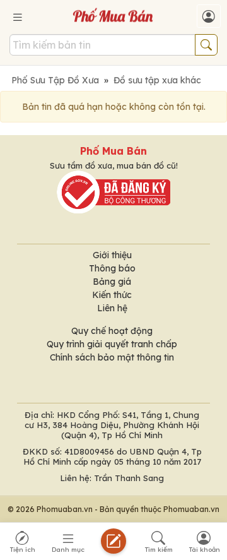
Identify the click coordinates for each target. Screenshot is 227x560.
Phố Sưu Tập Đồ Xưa (55, 80)
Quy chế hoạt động (112, 331)
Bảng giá (112, 281)
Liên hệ (112, 308)
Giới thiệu (112, 255)
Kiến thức (112, 295)
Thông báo (112, 268)
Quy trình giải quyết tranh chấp (112, 344)
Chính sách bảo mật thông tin (112, 357)
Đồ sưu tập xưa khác (157, 80)
